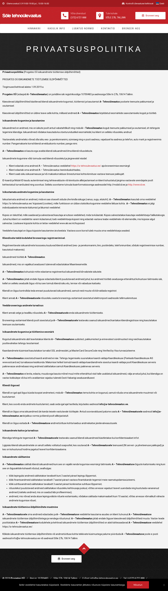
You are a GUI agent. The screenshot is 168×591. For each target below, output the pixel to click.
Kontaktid (108, 28)
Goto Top (84, 548)
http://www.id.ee (136, 184)
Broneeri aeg (152, 15)
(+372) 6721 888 (136, 578)
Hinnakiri (34, 28)
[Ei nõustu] (164, 585)
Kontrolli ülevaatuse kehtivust (139, 3)
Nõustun (138, 584)
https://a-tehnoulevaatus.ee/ (86, 166)
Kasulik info (56, 28)
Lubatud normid (83, 28)
